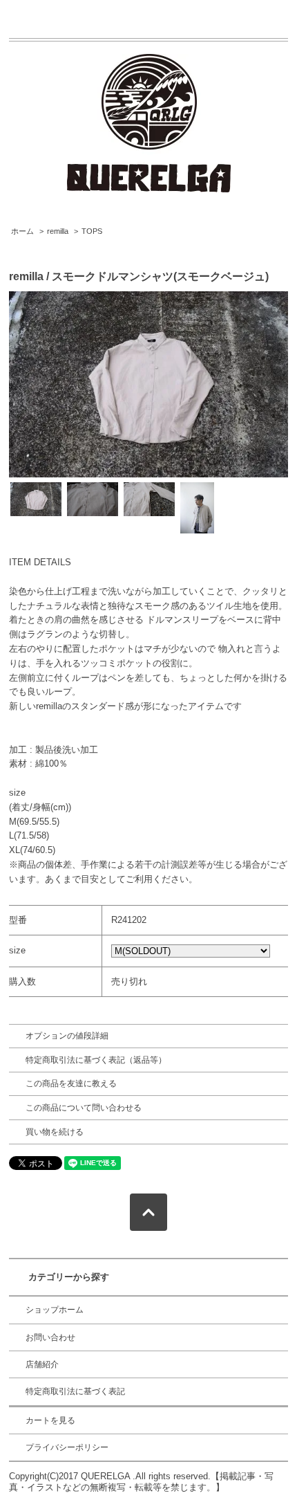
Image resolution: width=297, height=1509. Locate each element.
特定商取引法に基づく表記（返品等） (96, 1060)
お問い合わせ (50, 1337)
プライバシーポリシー (67, 1447)
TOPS (92, 231)
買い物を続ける (55, 1132)
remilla (57, 231)
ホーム (22, 231)
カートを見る (50, 1420)
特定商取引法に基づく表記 (75, 1391)
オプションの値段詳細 (67, 1036)
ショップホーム (55, 1310)
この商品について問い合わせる (84, 1108)
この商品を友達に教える (71, 1083)
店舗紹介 (42, 1364)
